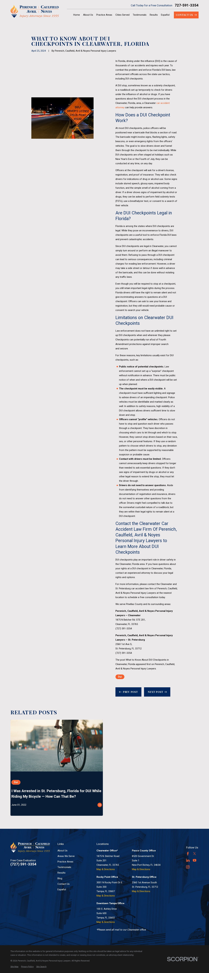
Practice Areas (65, 861)
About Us (62, 850)
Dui (120, 676)
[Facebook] (188, 853)
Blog (59, 878)
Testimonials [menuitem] (139, 14)
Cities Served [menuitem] (122, 14)
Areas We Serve (66, 856)
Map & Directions (105, 869)
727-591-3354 (187, 5)
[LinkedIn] (188, 860)
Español (61, 889)
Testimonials (64, 867)
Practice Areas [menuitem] (104, 14)
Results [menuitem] (154, 14)
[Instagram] (188, 867)
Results (61, 872)
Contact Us (63, 883)
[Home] (34, 11)
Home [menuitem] (76, 14)
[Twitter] (194, 853)
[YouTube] (194, 860)
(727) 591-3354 (123, 628)
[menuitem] (14, 967)
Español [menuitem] (165, 14)
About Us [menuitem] (88, 14)
